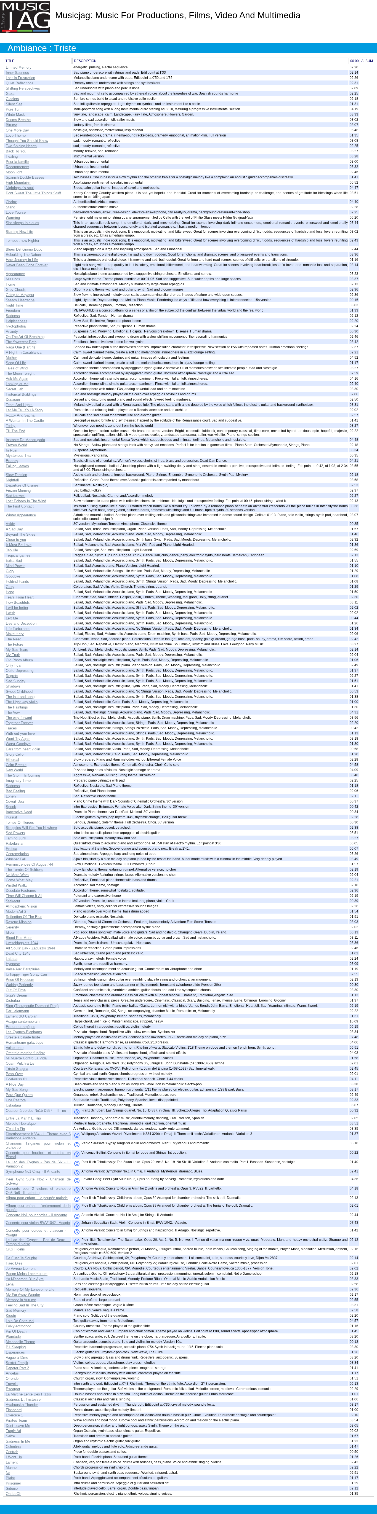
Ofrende (12, 1378)
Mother (11, 358)
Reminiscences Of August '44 (29, 864)
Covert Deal (15, 801)
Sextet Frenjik (17, 1363)
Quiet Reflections (19, 83)
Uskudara (13, 1105)
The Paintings (17, 707)
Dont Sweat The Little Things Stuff (33, 193)
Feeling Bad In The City (25, 1305)
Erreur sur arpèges (20, 1027)
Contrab (12, 1452)
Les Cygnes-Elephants (24, 1032)
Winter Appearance (21, 515)
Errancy (12, 461)
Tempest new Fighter (22, 240)
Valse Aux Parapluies (23, 969)
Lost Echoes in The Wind (26, 501)
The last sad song (20, 697)
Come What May (19, 880)
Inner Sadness (17, 73)
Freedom (13, 310)
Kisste (11, 1316)
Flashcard (14, 1410)
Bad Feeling (15, 791)
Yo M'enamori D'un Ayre (25, 1279)
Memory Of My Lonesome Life (30, 1289)
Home (10, 284)
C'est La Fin (15, 1129)
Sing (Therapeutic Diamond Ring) (32, 1006)
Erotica (11, 849)
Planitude (13, 1337)
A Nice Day (15, 1084)
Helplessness (16, 321)
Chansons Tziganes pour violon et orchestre (38, 1145)
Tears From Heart (20, 597)
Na (8, 1473)
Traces (11, 728)
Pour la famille (17, 162)
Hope (10, 592)
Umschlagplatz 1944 (22, 943)
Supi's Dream (16, 995)
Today (10, 426)
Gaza (10, 94)
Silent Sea (14, 104)
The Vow (13, 712)
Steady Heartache (20, 300)
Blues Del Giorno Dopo (24, 249)
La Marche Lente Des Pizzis (28, 1394)
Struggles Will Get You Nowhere (31, 828)
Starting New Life (19, 232)
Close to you (16, 540)
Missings (13, 279)
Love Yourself (17, 212)
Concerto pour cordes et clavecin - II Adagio (38, 1232)
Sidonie (12, 1488)
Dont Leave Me (18, 1426)
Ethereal (12, 760)
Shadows (13, 686)
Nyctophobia (16, 326)
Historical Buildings (21, 394)
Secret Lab (14, 389)
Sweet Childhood (19, 691)
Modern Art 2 (16, 911)
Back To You (16, 151)
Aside (10, 524)
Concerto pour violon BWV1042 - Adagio (38, 1223)
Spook (11, 807)
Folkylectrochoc (18, 1326)
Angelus (12, 1373)
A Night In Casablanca (23, 352)
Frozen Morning (18, 490)
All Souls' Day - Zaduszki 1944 (30, 948)
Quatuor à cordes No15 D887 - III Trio (36, 1110)
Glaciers (12, 99)
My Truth (13, 655)
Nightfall (12, 480)
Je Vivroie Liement (21, 1268)
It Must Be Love (18, 545)
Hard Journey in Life (22, 260)
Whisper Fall (16, 859)
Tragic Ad (13, 1431)
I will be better (17, 608)
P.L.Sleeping (16, 1347)
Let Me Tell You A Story (24, 410)
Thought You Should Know (27, 141)
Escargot (13, 1389)
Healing (12, 156)
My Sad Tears (17, 650)
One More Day (17, 130)
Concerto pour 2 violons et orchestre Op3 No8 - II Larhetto (38, 1190)
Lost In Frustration (20, 78)
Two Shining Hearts (21, 146)
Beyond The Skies (20, 534)
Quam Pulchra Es (20, 1063)
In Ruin (11, 450)
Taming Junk (16, 838)
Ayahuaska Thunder (22, 1405)
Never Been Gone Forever (26, 265)
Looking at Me (17, 384)
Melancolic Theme (20, 1342)
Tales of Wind (17, 368)
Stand (10, 207)
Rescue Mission (18, 922)
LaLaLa (11, 959)
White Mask (15, 114)
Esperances (15, 1352)
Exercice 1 (14, 1415)
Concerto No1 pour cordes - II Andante (36, 1215)
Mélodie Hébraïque (21, 1123)
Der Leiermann (17, 1011)
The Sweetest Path (21, 342)
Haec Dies (14, 1263)
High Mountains (18, 183)
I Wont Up (14, 1457)
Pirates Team (16, 1420)
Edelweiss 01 (16, 1079)
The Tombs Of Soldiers (24, 870)
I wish (10, 613)
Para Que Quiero (19, 1095)
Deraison (13, 400)
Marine (11, 1467)
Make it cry (15, 634)
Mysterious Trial (18, 455)
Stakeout (13, 901)
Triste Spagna (17, 1069)
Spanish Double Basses (25, 177)
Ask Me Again (17, 379)
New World (14, 770)
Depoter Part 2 (17, 1368)
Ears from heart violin (23, 749)
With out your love (20, 733)
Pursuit (11, 817)
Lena (10, 1284)
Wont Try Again (18, 739)
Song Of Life (16, 363)
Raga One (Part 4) (20, 347)
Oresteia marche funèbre (25, 1053)
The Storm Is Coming (23, 775)
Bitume (11, 125)
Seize (10, 1436)
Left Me (12, 618)
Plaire (10, 1478)
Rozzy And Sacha (20, 415)
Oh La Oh (13, 1494)
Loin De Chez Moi (20, 1321)
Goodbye (13, 576)
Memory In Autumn (21, 1300)
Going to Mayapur (20, 295)
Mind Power (15, 566)
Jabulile (12, 550)
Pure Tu (12, 109)
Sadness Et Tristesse (23, 1399)
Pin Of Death (16, 1331)
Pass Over (14, 1074)
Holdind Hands (17, 581)
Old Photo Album (19, 660)
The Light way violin (22, 702)
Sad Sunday (15, 681)
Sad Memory (16, 1310)
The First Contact (20, 506)
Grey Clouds (16, 290)
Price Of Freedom (20, 980)
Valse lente (14, 1048)
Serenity (12, 927)
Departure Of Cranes (22, 485)
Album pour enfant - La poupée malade (37, 1198)
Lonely (11, 796)
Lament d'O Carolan (21, 1016)
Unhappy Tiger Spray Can (26, 974)
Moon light (14, 172)
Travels (12, 1384)
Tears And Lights (19, 405)
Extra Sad (14, 561)
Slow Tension (16, 475)
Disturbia (13, 1000)
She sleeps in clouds (22, 223)
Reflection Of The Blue (24, 917)
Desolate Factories (21, 890)
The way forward (19, 718)
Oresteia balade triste (23, 1037)
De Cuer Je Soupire (21, 1258)
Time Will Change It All (24, 896)
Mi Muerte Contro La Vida (26, 1058)
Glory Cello (14, 754)
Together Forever (19, 723)
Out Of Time (16, 990)
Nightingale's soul (20, 188)
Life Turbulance (18, 629)
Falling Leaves (17, 466)
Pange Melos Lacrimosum (26, 1274)
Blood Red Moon (19, 938)
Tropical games (18, 555)
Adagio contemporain (22, 1021)
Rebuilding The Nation (23, 255)
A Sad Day (14, 529)
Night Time (14, 305)
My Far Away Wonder (23, 1295)
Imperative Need (19, 812)
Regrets (12, 676)
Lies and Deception (21, 623)
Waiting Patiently (19, 985)
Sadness (13, 316)
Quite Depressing (19, 671)
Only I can (14, 665)
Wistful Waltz (16, 885)
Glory (10, 571)
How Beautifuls (18, 602)
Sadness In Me (18, 1441)
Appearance (15, 274)
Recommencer (17, 167)
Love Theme (16, 135)
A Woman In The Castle (25, 420)
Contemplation (17, 854)
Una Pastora (16, 1100)
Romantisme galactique (24, 1042)
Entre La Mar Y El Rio (23, 1118)
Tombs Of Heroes (20, 822)
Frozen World (16, 445)
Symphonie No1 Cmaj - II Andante (33, 1171)
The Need (13, 639)
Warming (13, 218)
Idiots (10, 932)
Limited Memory (18, 67)
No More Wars (17, 875)
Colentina (13, 1447)
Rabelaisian (15, 843)
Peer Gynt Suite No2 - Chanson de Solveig (38, 1181)
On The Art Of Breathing (25, 337)
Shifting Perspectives (23, 88)
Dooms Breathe (18, 120)
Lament (12, 1462)
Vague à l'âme (17, 1357)
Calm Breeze (16, 765)
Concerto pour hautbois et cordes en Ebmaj (38, 1155)
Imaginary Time (18, 781)
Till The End (15, 431)
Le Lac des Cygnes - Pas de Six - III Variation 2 (38, 1164)
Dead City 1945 (18, 953)
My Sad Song (17, 1090)
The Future (14, 644)
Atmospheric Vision (21, 906)
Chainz (11, 202)
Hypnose (13, 964)
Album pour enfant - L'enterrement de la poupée (38, 1208)
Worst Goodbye (18, 744)
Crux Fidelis (15, 1249)
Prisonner (13, 1483)
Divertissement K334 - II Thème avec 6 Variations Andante (38, 1136)
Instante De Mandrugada (25, 440)
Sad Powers (15, 833)
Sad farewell (15, 496)
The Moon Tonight (20, 373)
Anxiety (12, 331)
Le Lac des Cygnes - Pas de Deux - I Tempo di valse (38, 1242)
